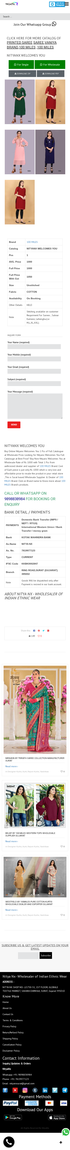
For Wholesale (51, 64)
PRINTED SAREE (19, 43)
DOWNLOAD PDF (51, 73)
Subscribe (46, 955)
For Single (22, 64)
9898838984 (14, 499)
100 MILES (27, 47)
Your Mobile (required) (19, 354)
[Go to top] (61, 1143)
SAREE (38, 43)
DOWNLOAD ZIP (23, 73)
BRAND (12, 47)
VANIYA (51, 43)
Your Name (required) (18, 342)
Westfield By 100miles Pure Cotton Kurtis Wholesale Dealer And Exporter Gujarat (29, 902)
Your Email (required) (18, 366)
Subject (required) (16, 379)
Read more (11, 766)
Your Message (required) (20, 391)
